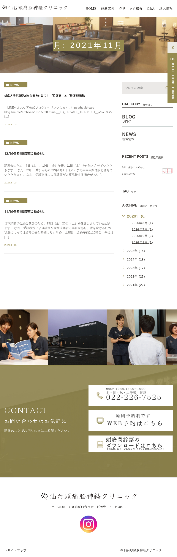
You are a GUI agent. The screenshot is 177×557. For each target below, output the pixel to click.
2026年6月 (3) (142, 235)
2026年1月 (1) (142, 242)
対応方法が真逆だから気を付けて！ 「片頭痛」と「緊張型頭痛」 (45, 95)
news (14, 85)
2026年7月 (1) (142, 229)
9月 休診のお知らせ (133, 167)
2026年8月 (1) (142, 222)
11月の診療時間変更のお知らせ (24, 211)
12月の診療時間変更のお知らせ (24, 153)
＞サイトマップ (15, 550)
